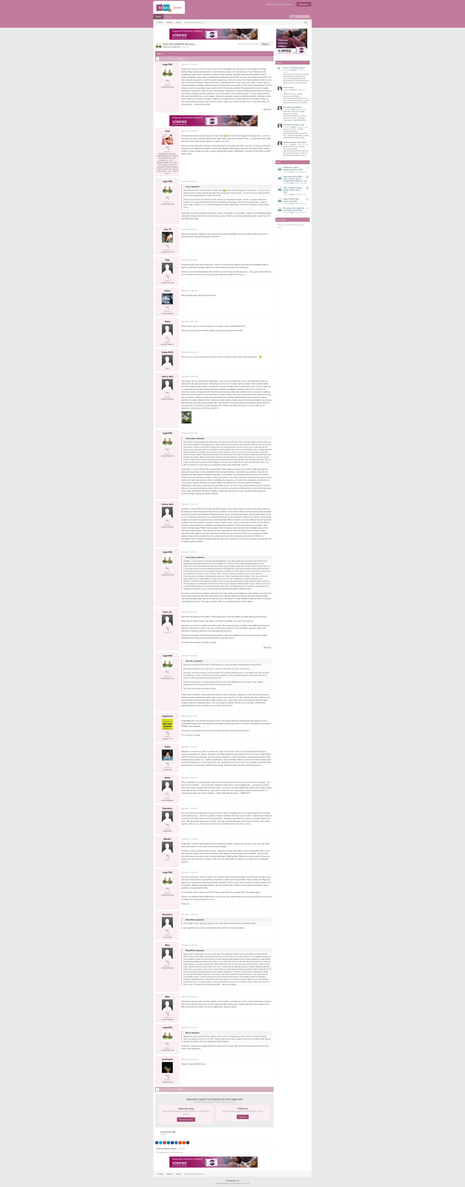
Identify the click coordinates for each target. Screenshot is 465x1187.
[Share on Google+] (164, 1142)
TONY (167, 746)
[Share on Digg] (172, 1142)
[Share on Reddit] (180, 1142)
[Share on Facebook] (157, 1142)
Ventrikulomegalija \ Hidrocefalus (294, 142)
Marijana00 (293, 70)
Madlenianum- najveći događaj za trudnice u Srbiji (292, 168)
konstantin (167, 1059)
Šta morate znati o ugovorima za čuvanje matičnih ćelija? (293, 209)
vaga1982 (176, 47)
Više (306, 22)
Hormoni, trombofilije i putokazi (294, 67)
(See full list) (290, 219)
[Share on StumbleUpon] (184, 1142)
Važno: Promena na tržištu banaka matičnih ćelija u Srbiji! (292, 189)
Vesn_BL (167, 611)
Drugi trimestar (288, 87)
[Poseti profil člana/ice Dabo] (167, 329)
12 (168, 963)
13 (168, 734)
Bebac (292, 172)
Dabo (167, 321)
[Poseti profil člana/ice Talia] (167, 268)
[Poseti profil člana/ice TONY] (167, 755)
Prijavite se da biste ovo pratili (248, 44)
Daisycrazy (293, 90)
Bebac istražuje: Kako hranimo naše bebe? (291, 200)
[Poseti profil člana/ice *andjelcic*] (280, 126)
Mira (167, 945)
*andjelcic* (293, 127)
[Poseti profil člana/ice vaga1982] (158, 46)
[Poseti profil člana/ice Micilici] (167, 847)
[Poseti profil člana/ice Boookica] (167, 816)
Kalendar (169, 16)
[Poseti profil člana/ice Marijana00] (280, 69)
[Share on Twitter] (160, 1142)
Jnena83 (292, 109)
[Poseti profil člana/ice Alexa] (167, 785)
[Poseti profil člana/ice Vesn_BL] (167, 620)
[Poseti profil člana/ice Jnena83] (280, 108)
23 (168, 857)
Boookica (167, 808)
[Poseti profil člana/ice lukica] (167, 298)
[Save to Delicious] (176, 1142)
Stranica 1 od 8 (194, 59)
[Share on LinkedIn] (168, 1142)
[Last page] (186, 58)
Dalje (180, 59)
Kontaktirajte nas (232, 1180)
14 (168, 340)
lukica (167, 290)
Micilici (167, 839)
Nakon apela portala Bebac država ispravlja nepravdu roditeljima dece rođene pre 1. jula (295, 178)
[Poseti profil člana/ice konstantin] (167, 1067)
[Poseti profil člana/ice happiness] (167, 724)
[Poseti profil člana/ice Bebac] (280, 169)
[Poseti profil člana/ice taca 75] (167, 237)
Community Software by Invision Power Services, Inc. (232, 1183)
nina (167, 131)
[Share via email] (188, 1142)
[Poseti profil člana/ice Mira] (167, 953)
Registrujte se (304, 4)
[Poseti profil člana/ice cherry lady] (167, 384)
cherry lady (167, 376)
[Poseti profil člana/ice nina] (167, 139)
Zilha (265, 109)
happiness (167, 716)
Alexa (167, 777)
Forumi (158, 16)
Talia (167, 259)
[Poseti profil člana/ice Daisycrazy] (280, 89)
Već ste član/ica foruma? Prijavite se (279, 4)
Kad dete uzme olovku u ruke (293, 125)
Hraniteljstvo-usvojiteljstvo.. (293, 107)
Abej (265, 647)
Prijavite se (242, 1117)
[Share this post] (271, 64)
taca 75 (167, 229)
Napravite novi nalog (186, 1119)
